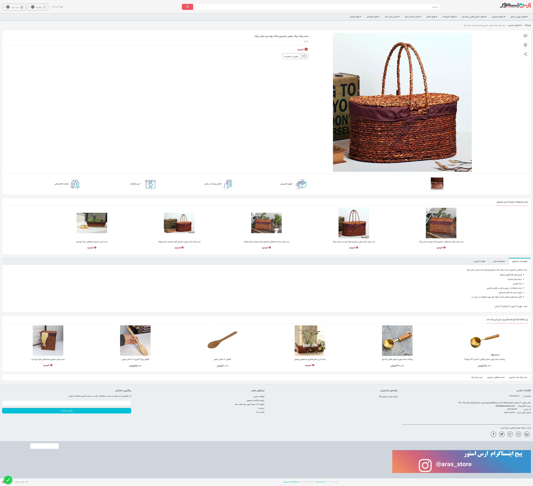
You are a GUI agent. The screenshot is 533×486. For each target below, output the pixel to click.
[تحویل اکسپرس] (270, 184)
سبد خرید (13, 7)
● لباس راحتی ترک (392, 16)
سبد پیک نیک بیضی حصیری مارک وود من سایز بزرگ (354, 241)
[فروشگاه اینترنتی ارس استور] (488, 5)
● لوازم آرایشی (355, 16)
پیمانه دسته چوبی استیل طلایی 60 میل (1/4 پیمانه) (484, 359)
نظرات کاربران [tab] (479, 261)
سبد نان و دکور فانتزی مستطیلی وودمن (309, 359)
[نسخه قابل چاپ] (525, 45)
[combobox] (316, 7)
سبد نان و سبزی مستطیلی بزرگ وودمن (92, 241)
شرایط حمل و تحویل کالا (388, 396)
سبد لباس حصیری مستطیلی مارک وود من (48, 359)
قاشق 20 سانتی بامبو (222, 359)
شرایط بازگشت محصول (255, 400)
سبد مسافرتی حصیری (495, 377)
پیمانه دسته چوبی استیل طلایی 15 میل (397, 359)
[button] (525, 54)
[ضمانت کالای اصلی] (44, 184)
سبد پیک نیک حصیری (518, 377)
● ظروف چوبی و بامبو (519, 16)
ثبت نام (55, 6)
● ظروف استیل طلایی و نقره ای (474, 16)
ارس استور (320, 481)
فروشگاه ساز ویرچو (291, 481)
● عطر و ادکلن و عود (413, 16)
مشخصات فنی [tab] (499, 261)
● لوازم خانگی (431, 16)
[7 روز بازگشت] (119, 184)
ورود (61, 6)
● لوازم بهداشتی (372, 16)
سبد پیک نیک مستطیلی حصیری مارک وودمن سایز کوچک (266, 241)
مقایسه (37, 7)
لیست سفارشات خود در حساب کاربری (96, 396)
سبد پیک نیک (476, 377)
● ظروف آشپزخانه (450, 16)
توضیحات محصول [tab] (519, 261)
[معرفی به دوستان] (525, 36)
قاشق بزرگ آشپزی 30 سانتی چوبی (135, 359)
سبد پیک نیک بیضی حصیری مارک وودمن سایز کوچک (179, 241)
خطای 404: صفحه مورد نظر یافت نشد (249, 404)
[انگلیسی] (3, 482)
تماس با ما (260, 412)
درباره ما (261, 408)
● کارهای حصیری (498, 16)
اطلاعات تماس (258, 396)
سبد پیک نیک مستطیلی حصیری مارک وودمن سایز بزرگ (441, 241)
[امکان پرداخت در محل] (195, 184)
